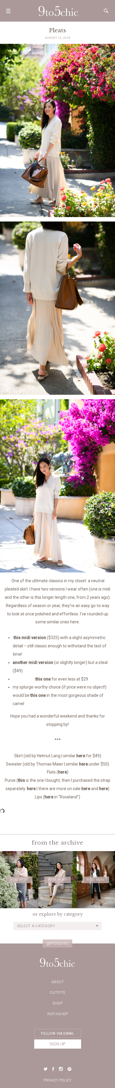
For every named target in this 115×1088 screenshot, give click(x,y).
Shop (57, 1003)
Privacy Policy (57, 1080)
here (80, 755)
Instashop (57, 1014)
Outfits (57, 993)
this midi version (29, 637)
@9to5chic (58, 943)
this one (43, 679)
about (57, 982)
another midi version (33, 662)
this (21, 780)
